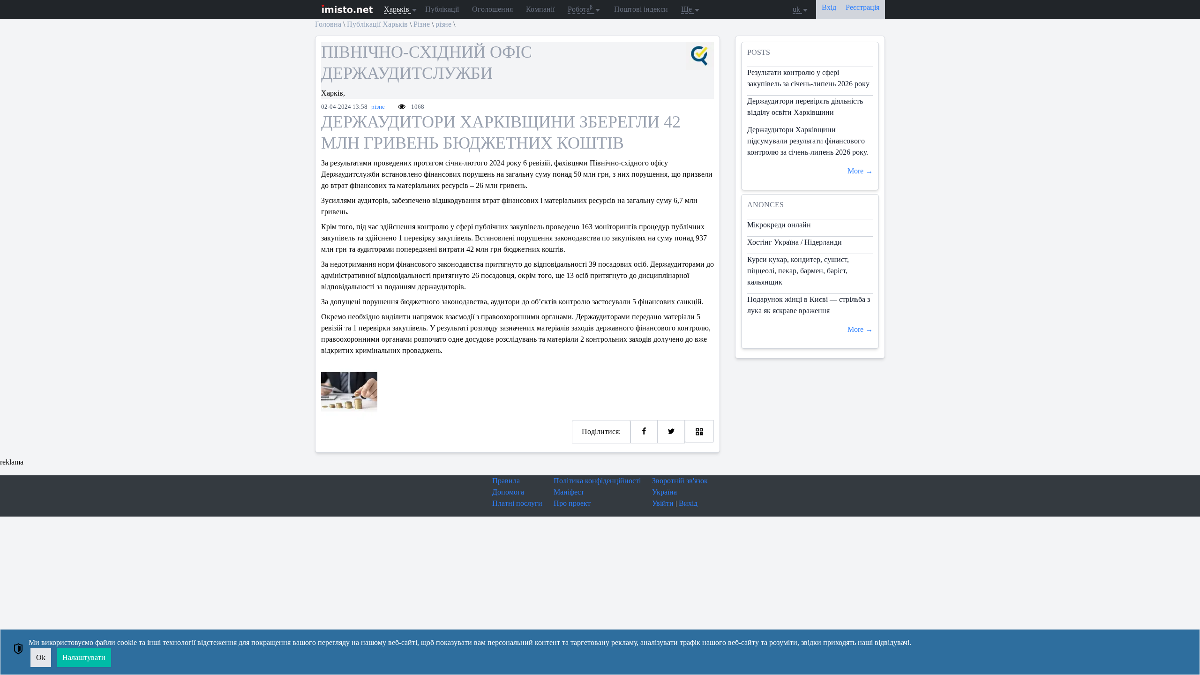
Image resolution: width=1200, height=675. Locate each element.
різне (443, 24)
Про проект (572, 503)
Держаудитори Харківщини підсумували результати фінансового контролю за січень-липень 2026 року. (807, 141)
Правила (506, 481)
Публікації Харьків (377, 24)
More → (860, 171)
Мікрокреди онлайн (779, 225)
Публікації (442, 9)
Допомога (508, 492)
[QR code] (699, 431)
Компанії (540, 9)
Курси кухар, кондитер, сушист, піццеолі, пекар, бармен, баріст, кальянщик (798, 270)
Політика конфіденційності (597, 481)
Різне (421, 24)
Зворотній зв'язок (680, 481)
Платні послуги (517, 503)
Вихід (688, 503)
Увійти (663, 503)
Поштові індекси (641, 9)
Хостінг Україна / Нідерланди (794, 242)
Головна (328, 24)
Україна (664, 492)
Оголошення (492, 9)
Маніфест (569, 492)
